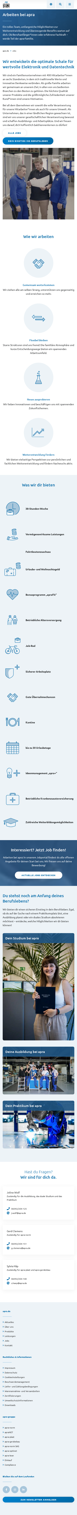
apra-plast (9, 1436)
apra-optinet (11, 1450)
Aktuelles (9, 1322)
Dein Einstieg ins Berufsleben (28, 140)
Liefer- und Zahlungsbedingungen (21, 1386)
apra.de (6, 50)
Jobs (14, 50)
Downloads (10, 1405)
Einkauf (8, 1460)
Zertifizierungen (13, 1395)
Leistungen (10, 1336)
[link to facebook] (6, 1489)
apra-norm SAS (12, 1446)
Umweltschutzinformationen (19, 1400)
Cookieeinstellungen (15, 1377)
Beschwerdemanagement (17, 1381)
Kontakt (9, 1345)
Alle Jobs (14, 132)
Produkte (9, 1331)
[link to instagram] (14, 1489)
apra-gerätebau (12, 1441)
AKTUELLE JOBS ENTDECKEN (38, 875)
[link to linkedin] (23, 1489)
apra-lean (9, 1455)
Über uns (9, 1326)
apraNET (9, 1432)
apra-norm (10, 1427)
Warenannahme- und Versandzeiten (22, 1391)
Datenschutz (11, 1372)
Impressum (10, 1367)
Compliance (10, 1464)
